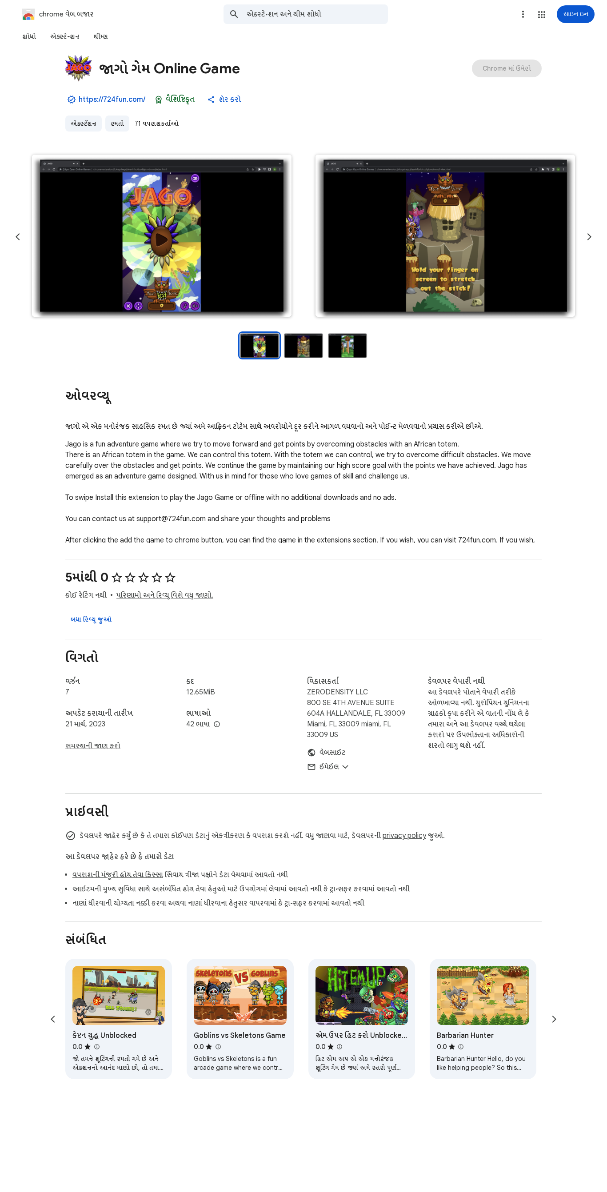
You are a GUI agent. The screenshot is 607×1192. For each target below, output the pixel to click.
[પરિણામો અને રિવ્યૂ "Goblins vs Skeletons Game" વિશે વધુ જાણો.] (217, 1046)
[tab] (29, 36)
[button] (542, 15)
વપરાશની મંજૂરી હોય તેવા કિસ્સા (117, 874)
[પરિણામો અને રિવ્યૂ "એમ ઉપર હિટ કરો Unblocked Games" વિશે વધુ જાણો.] (339, 1046)
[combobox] (317, 14)
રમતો (117, 124)
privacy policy (404, 835)
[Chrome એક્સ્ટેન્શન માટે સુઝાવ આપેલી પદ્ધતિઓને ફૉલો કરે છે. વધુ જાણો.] (158, 99)
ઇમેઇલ (329, 766)
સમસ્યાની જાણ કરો (92, 746)
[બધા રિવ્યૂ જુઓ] (91, 619)
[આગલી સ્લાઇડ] (589, 237)
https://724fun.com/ (112, 99)
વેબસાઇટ (332, 752)
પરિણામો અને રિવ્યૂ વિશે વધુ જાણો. (164, 595)
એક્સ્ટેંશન (83, 124)
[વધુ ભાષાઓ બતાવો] (217, 724)
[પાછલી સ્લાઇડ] (18, 237)
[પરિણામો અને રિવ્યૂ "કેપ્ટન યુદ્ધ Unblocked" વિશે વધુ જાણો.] (96, 1046)
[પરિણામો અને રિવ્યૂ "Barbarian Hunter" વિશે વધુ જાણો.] (460, 1046)
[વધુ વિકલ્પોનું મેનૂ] (523, 14)
